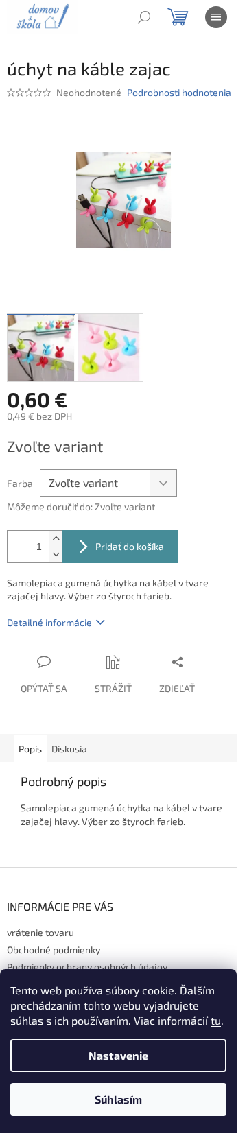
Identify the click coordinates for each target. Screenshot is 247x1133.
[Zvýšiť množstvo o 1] (55, 539)
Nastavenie (118, 1055)
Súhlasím (118, 1099)
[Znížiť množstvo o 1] (55, 554)
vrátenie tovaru (40, 932)
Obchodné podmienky (53, 949)
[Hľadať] (144, 17)
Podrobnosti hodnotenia (179, 92)
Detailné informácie (49, 622)
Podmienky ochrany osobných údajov (87, 967)
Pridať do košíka (129, 546)
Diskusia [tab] (69, 748)
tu (216, 1020)
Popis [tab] (30, 748)
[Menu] (216, 17)
